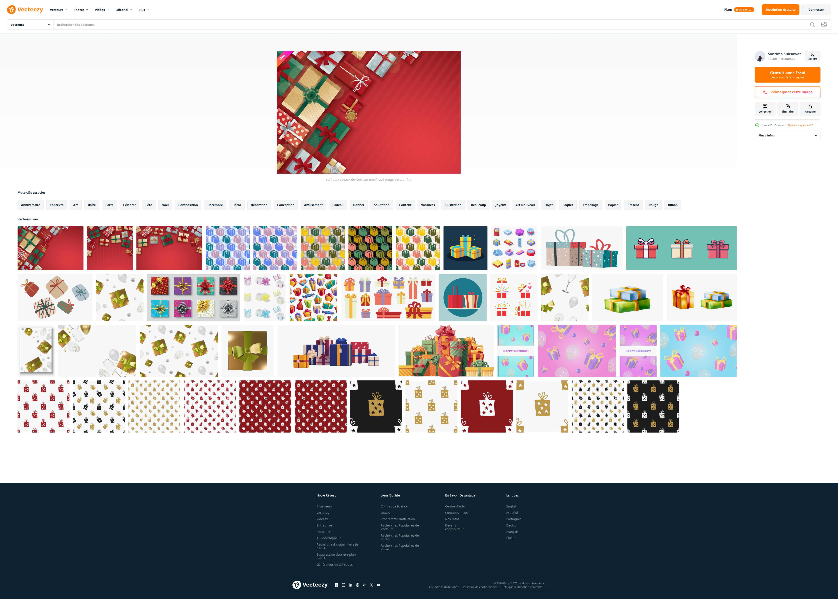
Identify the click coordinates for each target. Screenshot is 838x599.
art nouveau (525, 205)
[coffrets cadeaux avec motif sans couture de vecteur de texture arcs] (228, 248)
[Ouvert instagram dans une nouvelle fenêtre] (343, 585)
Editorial (121, 10)
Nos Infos (452, 519)
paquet (567, 205)
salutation (382, 205)
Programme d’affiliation (398, 519)
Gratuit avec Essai (787, 74)
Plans (728, 9)
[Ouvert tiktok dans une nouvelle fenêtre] (364, 585)
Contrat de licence (394, 506)
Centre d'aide (455, 506)
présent (633, 205)
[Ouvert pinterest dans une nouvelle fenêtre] (357, 585)
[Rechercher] (812, 24)
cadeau (338, 205)
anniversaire (30, 205)
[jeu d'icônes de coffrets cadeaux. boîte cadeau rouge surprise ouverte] (514, 297)
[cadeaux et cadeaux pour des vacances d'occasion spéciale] (55, 297)
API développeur (329, 538)
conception (285, 205)
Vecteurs (56, 10)
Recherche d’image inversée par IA (337, 546)
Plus (142, 10)
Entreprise (324, 525)
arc (75, 205)
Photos (79, 10)
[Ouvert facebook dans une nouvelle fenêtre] (336, 585)
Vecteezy (323, 513)
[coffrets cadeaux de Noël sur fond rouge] (169, 248)
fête (148, 205)
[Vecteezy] (25, 9)
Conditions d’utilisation (444, 587)
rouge (653, 205)
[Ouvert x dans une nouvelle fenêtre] (371, 585)
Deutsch (512, 525)
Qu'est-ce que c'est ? (800, 125)
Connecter (816, 9)
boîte (92, 205)
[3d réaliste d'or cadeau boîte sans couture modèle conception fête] (120, 297)
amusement (313, 205)
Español (512, 513)
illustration (453, 205)
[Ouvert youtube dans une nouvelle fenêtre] (378, 585)
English (511, 506)
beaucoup (478, 205)
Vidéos (100, 10)
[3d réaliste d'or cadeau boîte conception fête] (36, 351)
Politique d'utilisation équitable (522, 587)
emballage (591, 205)
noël (165, 205)
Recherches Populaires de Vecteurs (400, 527)
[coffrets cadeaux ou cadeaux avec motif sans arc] (313, 297)
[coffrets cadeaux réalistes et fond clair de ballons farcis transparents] (577, 351)
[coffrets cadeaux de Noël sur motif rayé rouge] (50, 248)
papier (613, 205)
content (405, 205)
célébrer (129, 205)
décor (236, 205)
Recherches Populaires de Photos (400, 537)
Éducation (324, 532)
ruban (673, 205)
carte (109, 205)
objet (548, 205)
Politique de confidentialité (480, 587)
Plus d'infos (766, 135)
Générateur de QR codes (335, 564)
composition (188, 205)
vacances (428, 205)
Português (513, 519)
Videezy (322, 519)
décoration (259, 205)
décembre (215, 205)
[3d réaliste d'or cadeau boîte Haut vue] (247, 351)
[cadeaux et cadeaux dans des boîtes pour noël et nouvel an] (582, 248)
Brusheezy (324, 506)
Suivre (812, 58)
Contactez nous (456, 513)
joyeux (501, 205)
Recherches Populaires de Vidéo (400, 547)
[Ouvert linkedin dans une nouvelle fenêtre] (350, 585)
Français (512, 532)
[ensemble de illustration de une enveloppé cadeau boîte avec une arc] (681, 248)
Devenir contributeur (454, 527)
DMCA (385, 513)
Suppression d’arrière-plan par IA (336, 556)
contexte (57, 205)
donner (358, 205)
